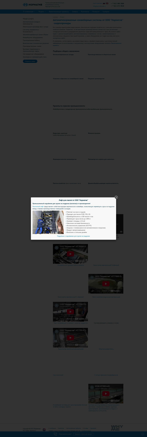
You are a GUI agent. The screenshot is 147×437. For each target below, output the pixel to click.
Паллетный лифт (38, 206)
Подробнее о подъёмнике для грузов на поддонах (73, 236)
